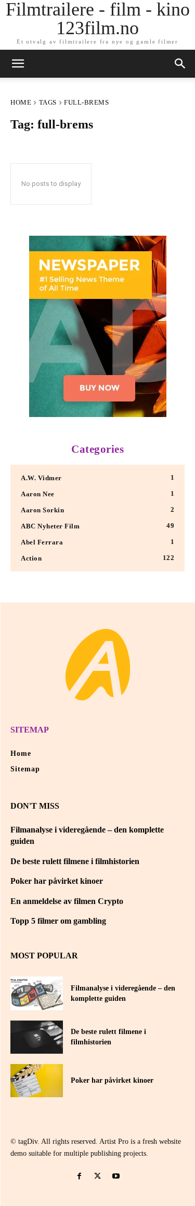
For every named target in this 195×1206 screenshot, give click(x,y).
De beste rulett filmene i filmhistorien (74, 861)
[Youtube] (115, 1176)
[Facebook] (79, 1176)
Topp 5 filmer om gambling (58, 920)
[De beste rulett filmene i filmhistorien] (36, 1037)
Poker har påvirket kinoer (56, 881)
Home (20, 102)
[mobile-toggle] (17, 64)
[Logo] (97, 664)
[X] (97, 1176)
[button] (180, 64)
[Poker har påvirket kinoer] (36, 1080)
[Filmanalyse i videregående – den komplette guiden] (36, 993)
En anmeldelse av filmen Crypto (66, 901)
